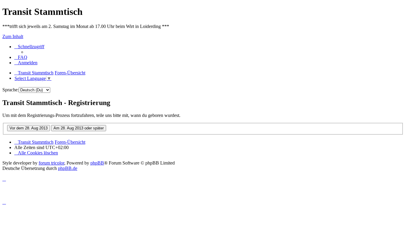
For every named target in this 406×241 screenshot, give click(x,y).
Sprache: (10, 89)
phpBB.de (67, 168)
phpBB (97, 162)
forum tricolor (51, 162)
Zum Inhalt (12, 36)
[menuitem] (20, 57)
